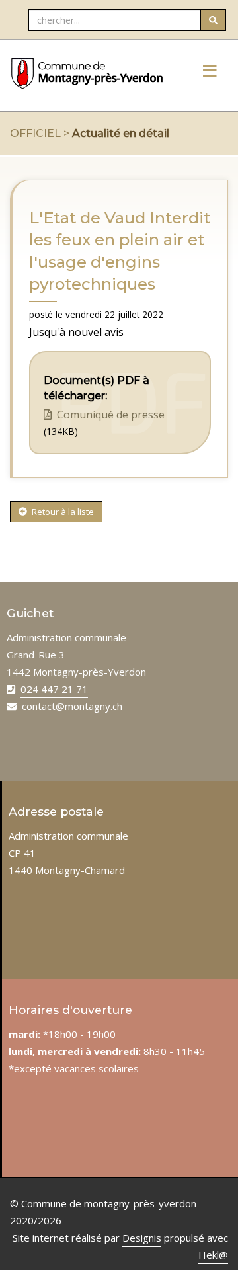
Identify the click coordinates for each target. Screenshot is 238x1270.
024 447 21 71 (54, 688)
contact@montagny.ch (72, 706)
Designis (141, 1237)
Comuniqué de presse (109, 414)
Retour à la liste (62, 512)
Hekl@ (213, 1254)
